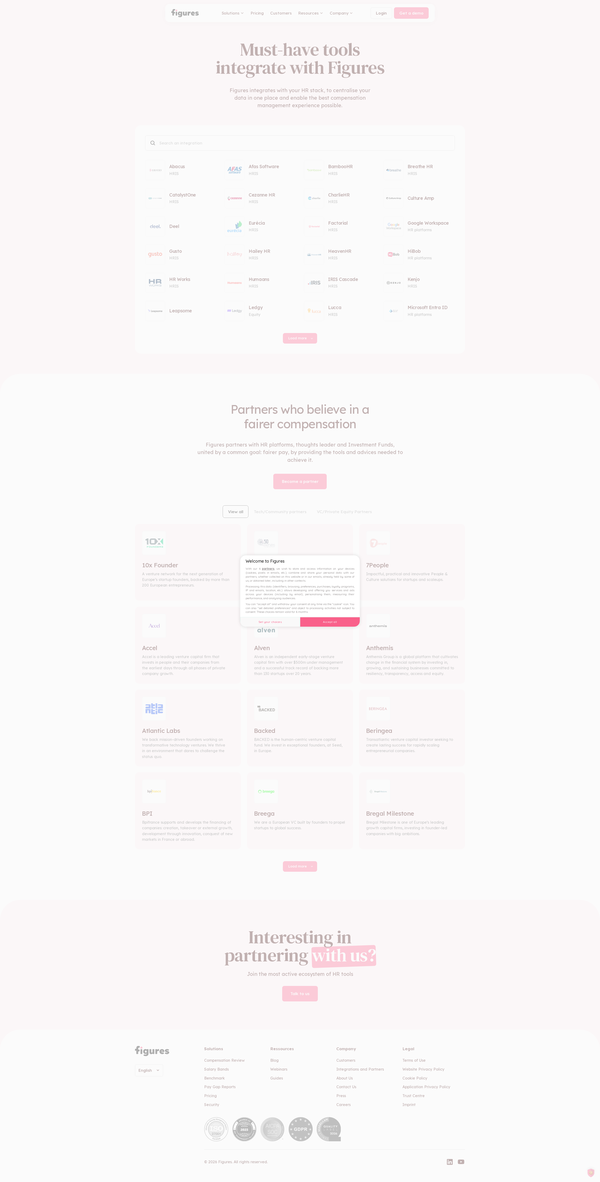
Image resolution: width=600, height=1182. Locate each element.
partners (268, 568)
